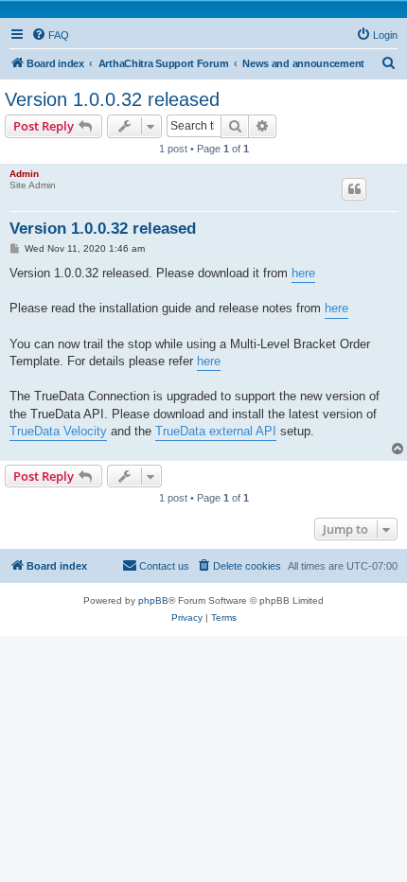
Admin (24, 173)
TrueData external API (215, 431)
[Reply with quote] (354, 189)
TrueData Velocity (58, 431)
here (303, 273)
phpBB (153, 600)
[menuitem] (50, 35)
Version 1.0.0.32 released (112, 99)
